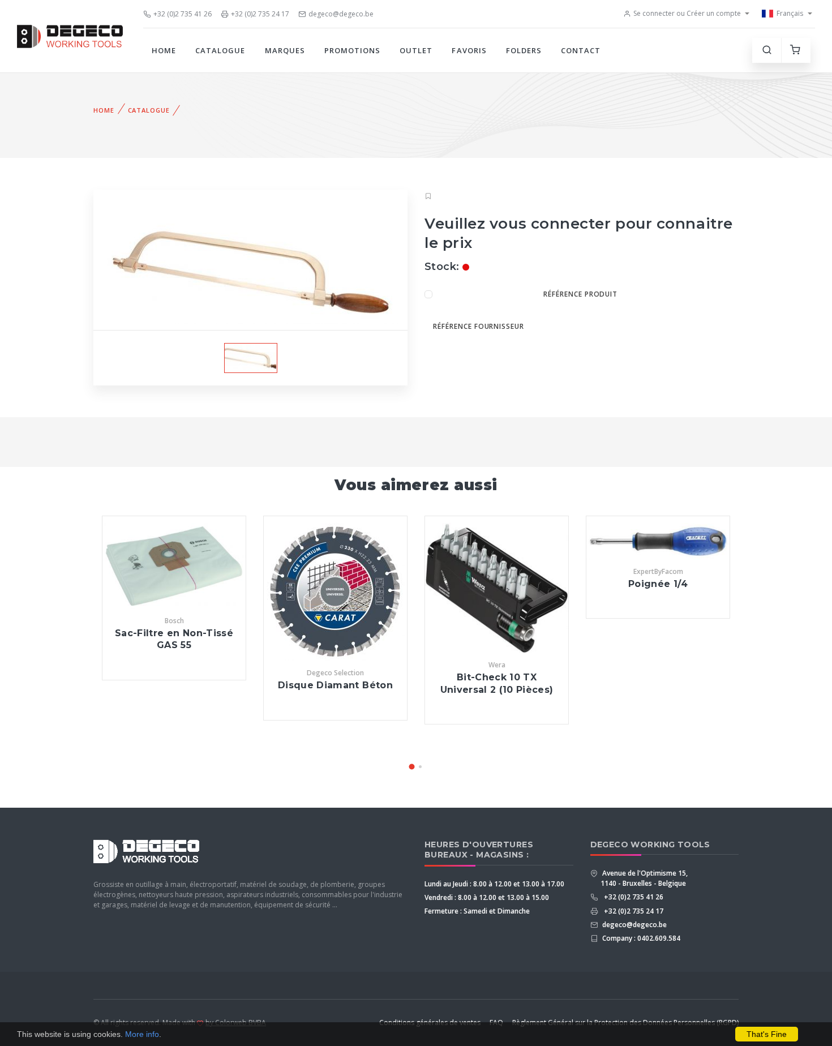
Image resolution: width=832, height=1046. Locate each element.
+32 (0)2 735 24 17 (260, 14)
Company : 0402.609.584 (640, 938)
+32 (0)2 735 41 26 (182, 14)
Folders (524, 50)
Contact (581, 50)
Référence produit (580, 294)
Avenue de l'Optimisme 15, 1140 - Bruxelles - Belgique (644, 878)
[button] (412, 766)
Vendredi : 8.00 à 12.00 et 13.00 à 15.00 (486, 897)
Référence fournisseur (478, 326)
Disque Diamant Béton (335, 685)
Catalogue (220, 50)
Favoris (469, 50)
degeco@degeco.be (341, 14)
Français (790, 13)
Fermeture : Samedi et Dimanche (477, 911)
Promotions (352, 50)
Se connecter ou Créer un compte (687, 13)
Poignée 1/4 (658, 583)
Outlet (416, 50)
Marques (285, 50)
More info (142, 1034)
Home (164, 50)
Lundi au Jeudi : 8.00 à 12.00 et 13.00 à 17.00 (494, 884)
